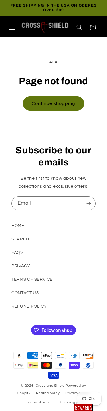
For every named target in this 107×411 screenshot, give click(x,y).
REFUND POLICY (29, 306)
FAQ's (17, 252)
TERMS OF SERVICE (32, 279)
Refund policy (48, 393)
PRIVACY (20, 266)
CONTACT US (25, 293)
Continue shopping (53, 103)
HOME (17, 226)
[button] (12, 27)
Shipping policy (73, 402)
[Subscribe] (88, 203)
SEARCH (20, 239)
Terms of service (40, 402)
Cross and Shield (50, 385)
